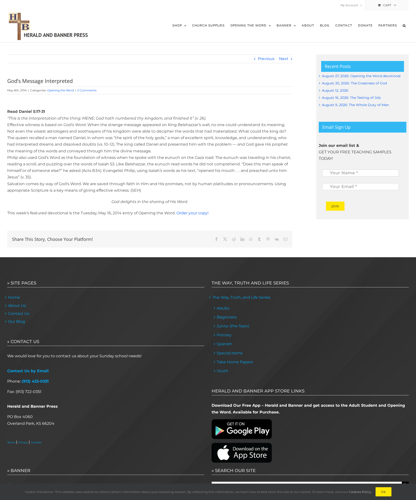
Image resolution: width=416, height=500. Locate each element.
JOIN (335, 206)
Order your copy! (192, 213)
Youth (222, 371)
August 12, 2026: (335, 90)
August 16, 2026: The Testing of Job (351, 97)
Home (14, 297)
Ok (383, 492)
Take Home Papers (235, 362)
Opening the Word (60, 90)
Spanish (224, 344)
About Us (17, 305)
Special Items (230, 353)
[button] (404, 25)
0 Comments (87, 90)
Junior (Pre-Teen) (233, 326)
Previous (266, 58)
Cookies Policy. (360, 492)
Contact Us (18, 313)
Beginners (227, 317)
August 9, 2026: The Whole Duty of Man (355, 105)
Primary (224, 335)
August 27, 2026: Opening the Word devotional (361, 76)
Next (283, 58)
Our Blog (16, 321)
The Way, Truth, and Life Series (241, 297)
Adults (223, 308)
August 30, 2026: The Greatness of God (354, 83)
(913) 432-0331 (35, 381)
